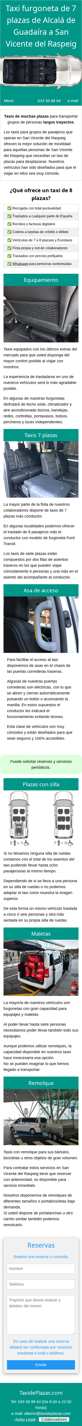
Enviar (41, 1365)
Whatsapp (20, 264)
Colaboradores (54, 1419)
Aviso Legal (25, 1419)
